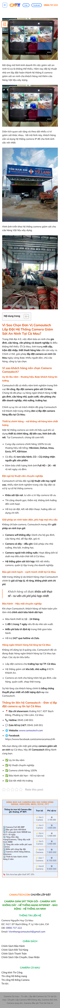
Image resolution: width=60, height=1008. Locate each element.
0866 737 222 (14, 927)
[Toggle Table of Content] (25, 316)
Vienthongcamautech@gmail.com (27, 931)
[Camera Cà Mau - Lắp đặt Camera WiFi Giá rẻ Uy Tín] (14, 5)
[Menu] (4, 5)
